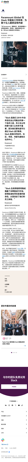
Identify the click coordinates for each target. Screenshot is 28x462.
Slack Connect (16, 88)
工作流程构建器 (12, 154)
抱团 (13, 252)
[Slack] (5, 2)
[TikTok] (22, 405)
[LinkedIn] (6, 405)
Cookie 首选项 (12, 448)
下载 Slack (4, 444)
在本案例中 (4, 74)
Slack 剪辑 (20, 248)
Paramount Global (7, 80)
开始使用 (14, 386)
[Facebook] (12, 405)
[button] (11, 352)
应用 (21, 109)
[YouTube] (19, 405)
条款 (6, 448)
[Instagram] (9, 405)
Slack (12, 84)
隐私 (2, 448)
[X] (15, 405)
